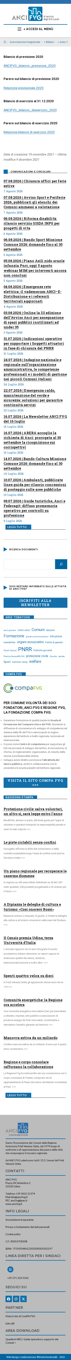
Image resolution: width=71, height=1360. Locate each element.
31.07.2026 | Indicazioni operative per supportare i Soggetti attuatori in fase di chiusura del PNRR (34, 343)
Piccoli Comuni (10, 650)
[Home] (5, 42)
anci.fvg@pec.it (19, 1200)
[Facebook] (8, 1299)
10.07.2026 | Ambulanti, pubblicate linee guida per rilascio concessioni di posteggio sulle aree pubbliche (35, 485)
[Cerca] (61, 564)
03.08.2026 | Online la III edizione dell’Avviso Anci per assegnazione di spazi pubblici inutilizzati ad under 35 (34, 319)
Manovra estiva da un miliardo (31, 1037)
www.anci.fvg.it (13, 1203)
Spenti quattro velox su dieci (29, 975)
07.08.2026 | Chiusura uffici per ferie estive (35, 183)
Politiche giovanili (42, 650)
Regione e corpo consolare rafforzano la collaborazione (28, 1064)
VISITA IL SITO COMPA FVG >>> (35, 782)
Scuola (53, 656)
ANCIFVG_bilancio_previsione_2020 (30, 66)
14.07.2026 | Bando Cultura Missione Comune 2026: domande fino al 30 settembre (35, 463)
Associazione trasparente (19, 1219)
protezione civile (37, 656)
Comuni (38, 629)
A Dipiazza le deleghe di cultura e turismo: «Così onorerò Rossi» (32, 906)
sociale (61, 656)
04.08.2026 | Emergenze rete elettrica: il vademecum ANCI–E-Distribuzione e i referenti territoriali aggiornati (33, 293)
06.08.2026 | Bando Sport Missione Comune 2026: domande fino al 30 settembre (33, 244)
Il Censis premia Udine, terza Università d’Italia (28, 940)
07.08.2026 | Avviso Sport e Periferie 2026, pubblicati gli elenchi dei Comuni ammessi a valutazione (34, 202)
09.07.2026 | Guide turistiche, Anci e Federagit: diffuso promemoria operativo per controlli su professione (34, 508)
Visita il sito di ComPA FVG (20, 1316)
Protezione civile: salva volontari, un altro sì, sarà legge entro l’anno (33, 811)
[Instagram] (16, 1299)
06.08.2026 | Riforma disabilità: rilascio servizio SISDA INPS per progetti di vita (32, 223)
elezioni (50, 630)
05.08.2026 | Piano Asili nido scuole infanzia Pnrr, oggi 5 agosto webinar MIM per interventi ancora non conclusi (35, 268)
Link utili (9, 1323)
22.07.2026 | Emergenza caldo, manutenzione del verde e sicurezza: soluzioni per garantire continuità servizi (33, 397)
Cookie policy (13, 1234)
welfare (35, 661)
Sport (7, 662)
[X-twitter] (23, 1299)
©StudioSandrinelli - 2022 (51, 1356)
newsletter (10, 642)
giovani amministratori (37, 636)
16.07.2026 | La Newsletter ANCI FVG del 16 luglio (35, 419)
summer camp (20, 662)
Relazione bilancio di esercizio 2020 (29, 132)
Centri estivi (24, 630)
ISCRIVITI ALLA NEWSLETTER (35, 602)
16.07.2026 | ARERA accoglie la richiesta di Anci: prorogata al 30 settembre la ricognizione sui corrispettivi (32, 440)
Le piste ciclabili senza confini (30, 842)
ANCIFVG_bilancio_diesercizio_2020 (30, 110)
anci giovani (10, 630)
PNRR (25, 649)
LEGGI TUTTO (17, 527)
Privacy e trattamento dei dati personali (27, 1226)
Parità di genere (54, 642)
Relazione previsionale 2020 (24, 88)
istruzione (56, 636)
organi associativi (30, 642)
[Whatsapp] (10, 1269)
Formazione (14, 636)
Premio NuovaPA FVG (14, 656)
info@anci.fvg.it (19, 1197)
